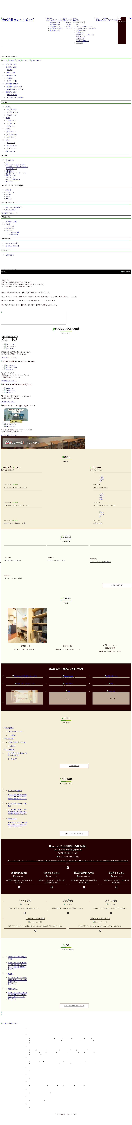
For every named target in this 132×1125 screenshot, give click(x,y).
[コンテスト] (111, 691)
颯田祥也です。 (13, 989)
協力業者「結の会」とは (53, 1041)
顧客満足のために (87, 1041)
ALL (77, 24)
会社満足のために (49, 1039)
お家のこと (9, 230)
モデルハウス (10, 192)
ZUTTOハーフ (74, 1052)
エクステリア (80, 39)
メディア (8, 198)
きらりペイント (35, 1054)
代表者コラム (10, 228)
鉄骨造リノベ (80, 32)
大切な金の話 (13, 234)
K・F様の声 (12, 735)
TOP (29, 1027)
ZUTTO (43, 1052)
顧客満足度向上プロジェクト (71, 1041)
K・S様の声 (12, 746)
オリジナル (79, 43)
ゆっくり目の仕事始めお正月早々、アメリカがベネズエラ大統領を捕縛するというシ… (17, 797)
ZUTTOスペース (63, 1052)
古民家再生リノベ (81, 30)
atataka (33, 1050)
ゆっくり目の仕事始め (15, 791)
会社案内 (59, 1039)
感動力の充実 (67, 1039)
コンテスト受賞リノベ (82, 41)
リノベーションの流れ (37, 1100)
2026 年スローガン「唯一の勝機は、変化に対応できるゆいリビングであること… (17, 824)
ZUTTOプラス (51, 1052)
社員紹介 (88, 1039)
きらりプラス (90, 1052)
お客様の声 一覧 (99, 1041)
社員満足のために (78, 1039)
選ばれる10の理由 (36, 1039)
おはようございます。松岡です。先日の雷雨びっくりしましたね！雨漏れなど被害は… (17, 965)
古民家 (74, 1050)
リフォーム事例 (14, 232)
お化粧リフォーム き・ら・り (85, 35)
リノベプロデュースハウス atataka (86, 28)
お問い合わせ (35, 1108)
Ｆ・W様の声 (12, 759)
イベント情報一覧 (36, 1078)
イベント (8, 194)
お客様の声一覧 (35, 1071)
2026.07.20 (11, 999)
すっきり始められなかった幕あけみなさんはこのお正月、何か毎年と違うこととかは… (17, 812)
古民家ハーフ (93, 1050)
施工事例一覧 (35, 1062)
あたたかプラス (42, 1050)
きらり (82, 1052)
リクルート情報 (97, 1039)
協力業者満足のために (37, 1041)
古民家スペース (82, 1050)
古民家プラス (35, 1052)
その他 (8, 224)
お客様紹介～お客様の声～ (39, 1043)
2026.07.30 (11, 969)
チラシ (8, 196)
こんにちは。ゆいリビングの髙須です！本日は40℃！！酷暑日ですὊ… (17, 980)
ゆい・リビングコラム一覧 (39, 1086)
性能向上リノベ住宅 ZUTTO (84, 26)
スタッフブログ (11, 210)
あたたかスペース (53, 1050)
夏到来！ (11, 974)
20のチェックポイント (53, 1100)
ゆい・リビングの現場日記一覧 (40, 1093)
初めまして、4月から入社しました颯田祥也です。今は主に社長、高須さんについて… (17, 995)
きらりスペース (100, 1052)
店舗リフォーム (80, 37)
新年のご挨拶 (12, 819)
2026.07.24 (11, 984)
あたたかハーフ (65, 1050)
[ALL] (68, 691)
